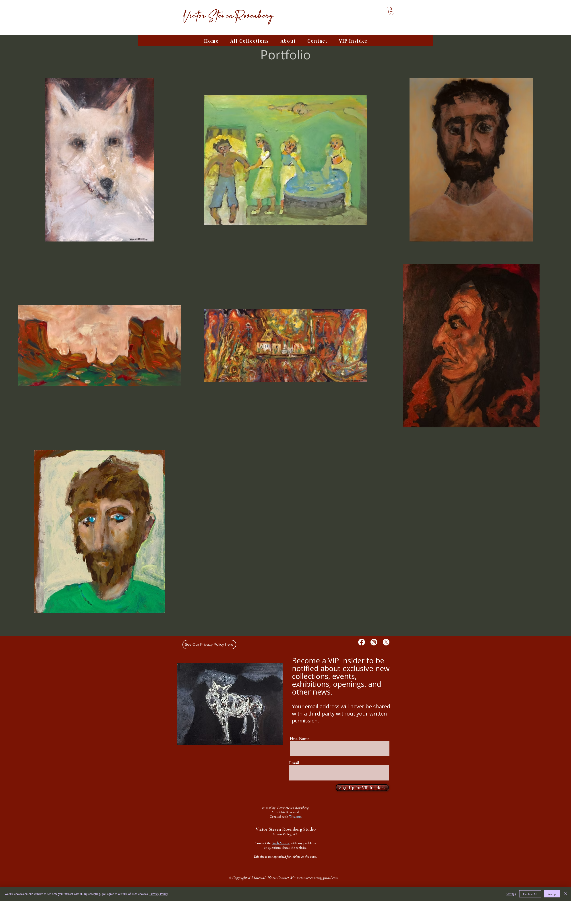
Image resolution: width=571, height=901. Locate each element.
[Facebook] (361, 642)
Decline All (530, 894)
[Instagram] (373, 642)
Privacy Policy (158, 894)
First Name (299, 738)
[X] (386, 642)
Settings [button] (511, 894)
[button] (391, 11)
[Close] (565, 893)
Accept (552, 894)
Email (294, 763)
